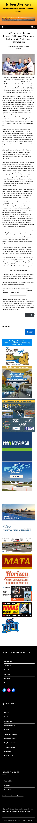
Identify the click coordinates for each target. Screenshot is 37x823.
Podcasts (7, 678)
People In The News (10, 743)
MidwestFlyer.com (18, 4)
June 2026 (7, 789)
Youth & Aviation (9, 756)
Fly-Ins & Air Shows (10, 734)
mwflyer (18, 48)
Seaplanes (7, 751)
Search (6, 326)
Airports (6, 712)
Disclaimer (7, 683)
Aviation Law (8, 717)
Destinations (8, 721)
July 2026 (7, 785)
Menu (33, 27)
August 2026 (8, 781)
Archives (7, 674)
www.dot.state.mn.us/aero (18, 295)
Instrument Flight (9, 738)
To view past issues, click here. (12, 796)
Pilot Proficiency (9, 747)
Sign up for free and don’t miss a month (15, 809)
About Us (7, 670)
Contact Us (7, 665)
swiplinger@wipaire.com (11, 278)
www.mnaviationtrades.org (16, 284)
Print (28, 315)
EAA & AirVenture (9, 725)
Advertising (8, 661)
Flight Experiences (10, 730)
